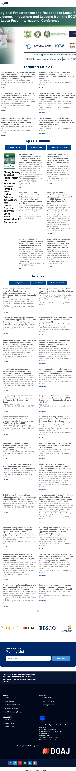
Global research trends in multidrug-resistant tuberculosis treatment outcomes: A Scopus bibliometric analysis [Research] (18, 95)
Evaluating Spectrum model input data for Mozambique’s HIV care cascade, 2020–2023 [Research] (55, 445)
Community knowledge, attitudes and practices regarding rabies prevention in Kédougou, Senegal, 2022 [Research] (54, 419)
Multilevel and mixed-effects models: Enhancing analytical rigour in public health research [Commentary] (19, 640)
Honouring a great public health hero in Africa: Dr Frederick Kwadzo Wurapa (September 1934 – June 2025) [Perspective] (19, 466)
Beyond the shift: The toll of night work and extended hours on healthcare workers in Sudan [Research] (55, 320)
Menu (72, 3)
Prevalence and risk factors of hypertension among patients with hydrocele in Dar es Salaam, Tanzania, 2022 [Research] (19, 587)
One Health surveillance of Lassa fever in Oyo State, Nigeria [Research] (55, 683)
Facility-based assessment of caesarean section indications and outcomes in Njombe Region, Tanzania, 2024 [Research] (55, 587)
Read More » (4, 88)
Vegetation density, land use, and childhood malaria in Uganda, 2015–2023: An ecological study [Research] (19, 711)
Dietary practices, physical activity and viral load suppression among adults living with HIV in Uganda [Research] (56, 734)
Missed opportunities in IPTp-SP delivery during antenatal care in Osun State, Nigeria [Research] (56, 291)
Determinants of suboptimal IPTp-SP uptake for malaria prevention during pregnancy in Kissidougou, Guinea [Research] (56, 371)
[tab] (15, 147)
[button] (33, 62)
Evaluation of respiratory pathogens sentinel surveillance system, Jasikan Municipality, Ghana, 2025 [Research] (17, 371)
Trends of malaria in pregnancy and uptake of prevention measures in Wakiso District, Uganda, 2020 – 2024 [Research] (55, 661)
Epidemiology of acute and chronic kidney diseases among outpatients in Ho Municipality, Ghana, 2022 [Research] (18, 734)
